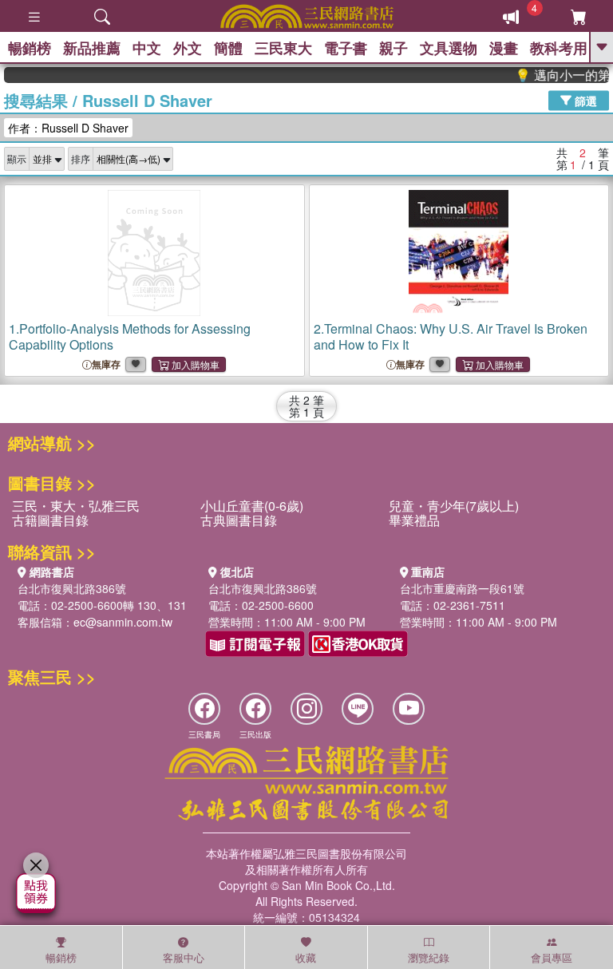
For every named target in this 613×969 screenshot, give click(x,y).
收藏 (305, 957)
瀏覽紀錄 (428, 957)
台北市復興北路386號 (72, 588)
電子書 (345, 48)
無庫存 (106, 364)
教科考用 (558, 48)
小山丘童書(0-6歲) (251, 505)
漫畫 (503, 48)
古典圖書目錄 (238, 520)
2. (450, 336)
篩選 (584, 100)
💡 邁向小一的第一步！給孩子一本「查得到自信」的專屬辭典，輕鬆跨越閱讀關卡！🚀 (556, 75)
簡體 (228, 48)
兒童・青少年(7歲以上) (454, 505)
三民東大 (283, 48)
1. (130, 336)
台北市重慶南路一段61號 (462, 588)
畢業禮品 (414, 520)
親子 (393, 48)
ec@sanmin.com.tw (122, 622)
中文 (146, 48)
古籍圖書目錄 (50, 520)
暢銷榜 (29, 48)
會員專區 (551, 957)
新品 (92, 48)
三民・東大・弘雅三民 (76, 505)
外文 (187, 48)
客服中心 (183, 957)
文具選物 (448, 48)
